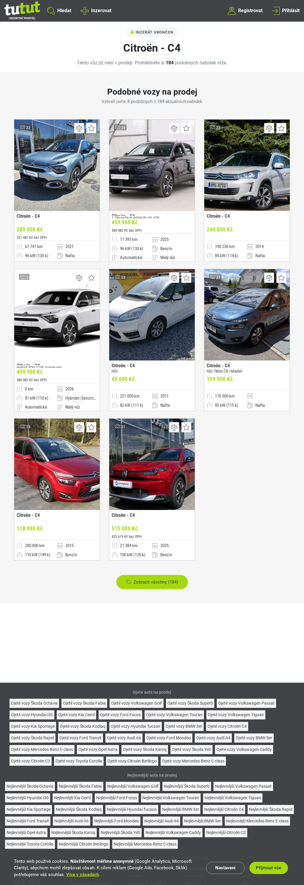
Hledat (64, 10)
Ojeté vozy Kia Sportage (33, 726)
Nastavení (225, 867)
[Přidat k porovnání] (79, 128)
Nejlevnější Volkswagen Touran (170, 797)
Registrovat (250, 10)
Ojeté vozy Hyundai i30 (32, 714)
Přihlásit (291, 10)
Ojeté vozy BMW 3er (184, 726)
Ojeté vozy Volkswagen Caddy (244, 749)
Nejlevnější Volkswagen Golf (133, 786)
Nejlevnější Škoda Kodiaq (79, 809)
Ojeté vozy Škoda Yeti (191, 749)
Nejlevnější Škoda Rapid (270, 809)
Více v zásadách (82, 874)
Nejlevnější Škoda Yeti (120, 832)
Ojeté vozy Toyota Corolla (79, 761)
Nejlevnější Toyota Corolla (30, 844)
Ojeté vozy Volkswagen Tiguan (236, 714)
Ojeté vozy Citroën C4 (227, 726)
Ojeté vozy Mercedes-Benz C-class (193, 761)
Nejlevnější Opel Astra (26, 832)
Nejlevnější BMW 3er (180, 809)
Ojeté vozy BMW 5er (254, 737)
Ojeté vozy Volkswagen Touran (174, 714)
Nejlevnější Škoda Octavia (30, 786)
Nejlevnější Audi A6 (71, 821)
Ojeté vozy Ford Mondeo (168, 737)
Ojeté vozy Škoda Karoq (145, 749)
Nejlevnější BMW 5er (202, 821)
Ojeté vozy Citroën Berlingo (132, 761)
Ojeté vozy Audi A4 (213, 737)
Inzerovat (101, 10)
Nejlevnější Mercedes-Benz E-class (257, 821)
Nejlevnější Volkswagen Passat (243, 786)
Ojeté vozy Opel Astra (98, 749)
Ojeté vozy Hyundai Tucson (135, 726)
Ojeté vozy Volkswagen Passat (246, 703)
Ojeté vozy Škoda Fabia (84, 703)
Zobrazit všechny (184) (155, 582)
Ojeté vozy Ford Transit (80, 737)
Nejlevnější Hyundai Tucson (132, 809)
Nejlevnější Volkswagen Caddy (173, 832)
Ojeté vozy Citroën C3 (30, 761)
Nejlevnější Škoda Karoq (73, 832)
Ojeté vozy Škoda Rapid (32, 737)
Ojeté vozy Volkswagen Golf (136, 703)
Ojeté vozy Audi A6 (124, 737)
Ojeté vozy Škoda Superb (190, 703)
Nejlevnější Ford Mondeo (116, 821)
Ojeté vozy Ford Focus (120, 714)
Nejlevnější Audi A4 (161, 821)
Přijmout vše (268, 867)
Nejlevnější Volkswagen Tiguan (233, 797)
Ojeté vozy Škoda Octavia (34, 703)
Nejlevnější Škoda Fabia (80, 786)
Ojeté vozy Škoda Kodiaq (82, 726)
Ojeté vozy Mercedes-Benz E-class (42, 749)
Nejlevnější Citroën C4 (224, 809)
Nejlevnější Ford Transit (28, 821)
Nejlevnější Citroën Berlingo (83, 844)
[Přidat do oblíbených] (91, 128)
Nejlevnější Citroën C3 (226, 832)
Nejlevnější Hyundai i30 (28, 797)
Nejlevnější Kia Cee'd (72, 797)
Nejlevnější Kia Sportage (28, 809)
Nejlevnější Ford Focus (116, 797)
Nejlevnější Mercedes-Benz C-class (145, 844)
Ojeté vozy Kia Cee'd (76, 714)
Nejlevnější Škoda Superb (187, 786)
